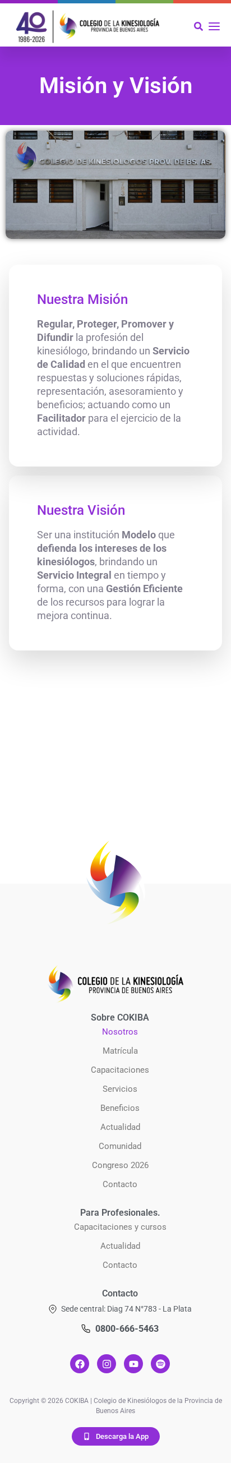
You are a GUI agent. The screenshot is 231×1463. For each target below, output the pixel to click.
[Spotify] (160, 1363)
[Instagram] (106, 1363)
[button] (120, 1309)
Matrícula (120, 1051)
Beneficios (120, 1108)
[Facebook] (79, 1363)
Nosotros (120, 1032)
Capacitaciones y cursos (120, 1227)
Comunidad (120, 1146)
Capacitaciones (120, 1070)
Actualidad (120, 1127)
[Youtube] (133, 1363)
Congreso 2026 (120, 1165)
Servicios (120, 1089)
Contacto (120, 1184)
